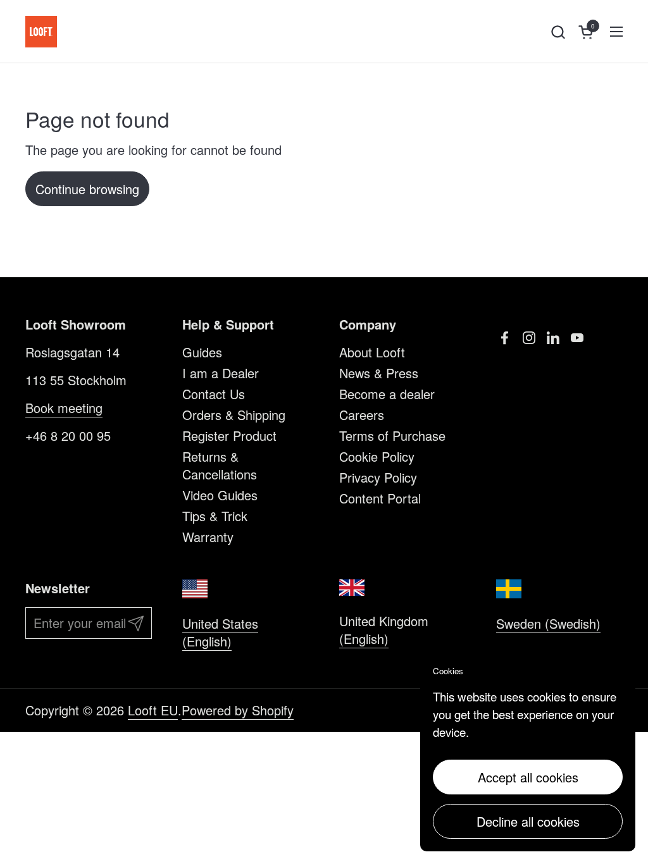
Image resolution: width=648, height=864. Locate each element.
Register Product (229, 435)
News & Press (378, 373)
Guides (202, 352)
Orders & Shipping (233, 414)
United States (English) (220, 632)
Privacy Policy (378, 477)
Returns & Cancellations (219, 465)
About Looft (372, 352)
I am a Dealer (220, 373)
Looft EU (153, 710)
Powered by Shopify (238, 710)
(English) (364, 638)
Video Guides (220, 495)
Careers (361, 414)
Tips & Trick (214, 516)
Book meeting (64, 407)
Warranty (208, 537)
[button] (558, 32)
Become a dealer (387, 394)
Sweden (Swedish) (548, 623)
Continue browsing (87, 189)
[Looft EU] (41, 31)
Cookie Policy (376, 456)
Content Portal (380, 498)
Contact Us (213, 394)
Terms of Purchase (392, 435)
